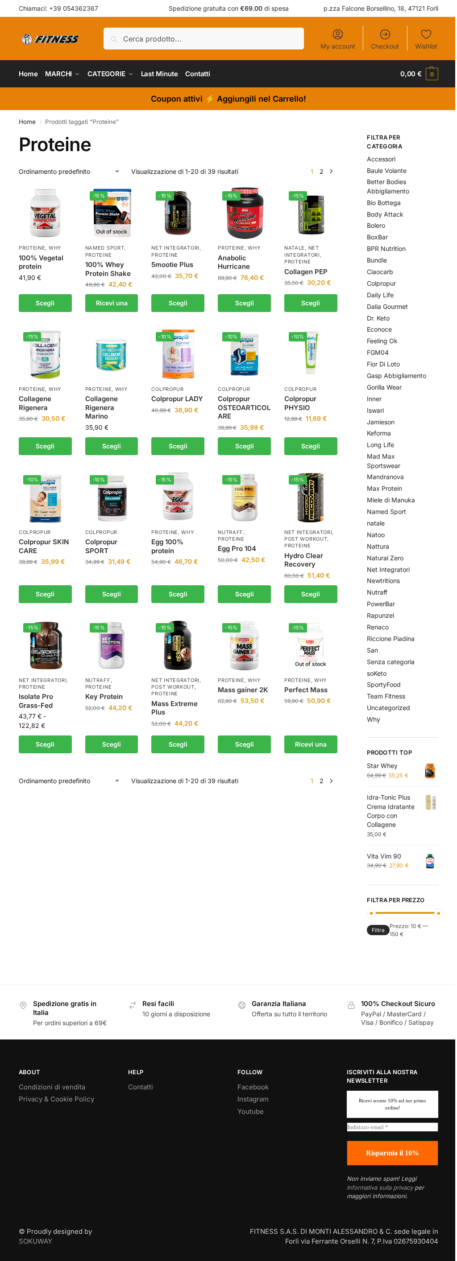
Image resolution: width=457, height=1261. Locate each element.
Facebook (253, 1087)
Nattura (378, 546)
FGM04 (378, 352)
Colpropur (167, 389)
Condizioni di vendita (52, 1087)
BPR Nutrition (386, 248)
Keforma (379, 433)
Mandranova (385, 477)
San (372, 650)
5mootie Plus (172, 264)
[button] (419, 74)
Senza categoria (391, 661)
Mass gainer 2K (243, 690)
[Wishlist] (58, 200)
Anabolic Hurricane (234, 262)
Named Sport (105, 248)
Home (27, 121)
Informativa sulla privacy (380, 1187)
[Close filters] (340, 139)
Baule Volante (387, 170)
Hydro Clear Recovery (303, 560)
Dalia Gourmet (387, 306)
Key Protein (104, 696)
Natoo (376, 534)
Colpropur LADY (177, 398)
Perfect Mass (306, 690)
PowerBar (381, 604)
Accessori (381, 159)
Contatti (140, 1087)
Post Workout (305, 539)
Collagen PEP (306, 271)
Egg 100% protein (167, 546)
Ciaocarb (380, 271)
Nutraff (230, 532)
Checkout (385, 46)
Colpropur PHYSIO (300, 403)
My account (337, 46)
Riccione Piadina (391, 638)
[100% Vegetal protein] (45, 213)
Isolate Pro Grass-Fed (36, 701)
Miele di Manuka (391, 500)
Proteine (32, 248)
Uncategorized (388, 707)
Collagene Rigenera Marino (101, 407)
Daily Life (380, 295)
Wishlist (426, 46)
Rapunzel (380, 615)
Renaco (378, 627)
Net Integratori (175, 248)
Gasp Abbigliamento (396, 375)
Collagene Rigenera (35, 403)
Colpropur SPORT (101, 546)
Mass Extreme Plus (174, 708)
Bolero (376, 225)
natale (294, 248)
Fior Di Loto (383, 364)
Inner (374, 399)
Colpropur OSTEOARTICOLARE (244, 407)
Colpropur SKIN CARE (44, 546)
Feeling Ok (382, 341)
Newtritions (383, 580)
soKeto (376, 673)
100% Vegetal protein (41, 262)
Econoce (379, 329)
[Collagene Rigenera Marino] (111, 354)
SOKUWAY (35, 1241)
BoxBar (377, 237)
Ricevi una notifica (112, 305)
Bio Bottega (384, 202)
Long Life (380, 444)
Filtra (378, 930)
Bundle (377, 260)
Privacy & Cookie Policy (56, 1099)
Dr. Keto (378, 318)
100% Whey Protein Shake (108, 269)
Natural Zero (385, 558)
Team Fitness (386, 696)
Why (55, 248)
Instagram (253, 1099)
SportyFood (384, 684)
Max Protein (384, 488)
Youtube (250, 1111)
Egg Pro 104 (237, 548)
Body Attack (385, 214)
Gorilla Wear (384, 387)
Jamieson (381, 422)
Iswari (375, 410)
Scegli (45, 303)
